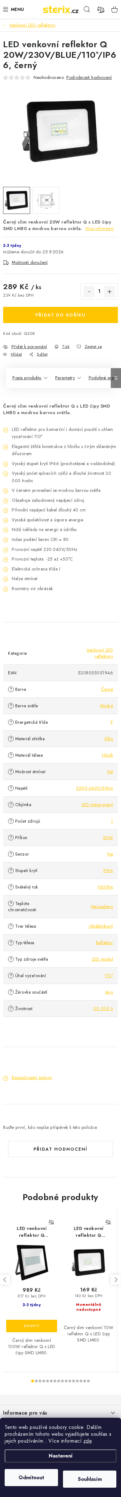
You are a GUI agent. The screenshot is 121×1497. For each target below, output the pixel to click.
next (116, 1280)
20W (108, 837)
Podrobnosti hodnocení (89, 77)
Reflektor (104, 943)
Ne (110, 772)
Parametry (65, 378)
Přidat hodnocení (60, 1149)
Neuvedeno (102, 906)
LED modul (102, 959)
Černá (107, 689)
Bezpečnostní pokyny (32, 1077)
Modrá (106, 706)
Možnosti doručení (30, 262)
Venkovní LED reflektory (100, 653)
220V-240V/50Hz (94, 788)
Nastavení (61, 1455)
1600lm (105, 887)
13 (81, 1381)
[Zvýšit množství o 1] (109, 291)
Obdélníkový (101, 926)
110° (109, 976)
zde (87, 1440)
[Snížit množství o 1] (89, 291)
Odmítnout (31, 1477)
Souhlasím (90, 1479)
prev (5, 1280)
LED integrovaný (97, 805)
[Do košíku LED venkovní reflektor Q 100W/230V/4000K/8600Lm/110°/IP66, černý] (31, 1326)
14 (84, 1381)
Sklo (109, 739)
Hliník (107, 755)
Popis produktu (26, 378)
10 (70, 1381)
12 (77, 1381)
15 (88, 1381)
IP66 (108, 870)
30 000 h (103, 1008)
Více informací (99, 228)
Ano (109, 992)
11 (73, 1381)
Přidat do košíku (60, 315)
